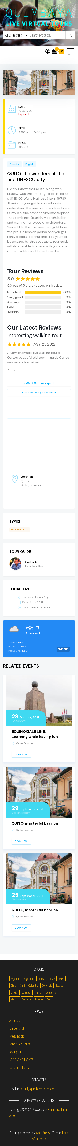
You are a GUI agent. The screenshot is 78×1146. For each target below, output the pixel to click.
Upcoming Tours (19, 1067)
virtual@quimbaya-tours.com (38, 1088)
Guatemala (51, 992)
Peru (48, 999)
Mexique (27, 999)
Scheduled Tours (19, 1043)
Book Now (21, 754)
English (14, 992)
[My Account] (47, 51)
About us (14, 1020)
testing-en (15, 1051)
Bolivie (51, 978)
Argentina (16, 978)
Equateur (26, 992)
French (38, 992)
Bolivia (41, 978)
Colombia (33, 985)
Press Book (16, 1036)
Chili (22, 985)
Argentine (29, 978)
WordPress (43, 1132)
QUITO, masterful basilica (35, 823)
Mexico (15, 999)
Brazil (61, 978)
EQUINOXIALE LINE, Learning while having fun (35, 734)
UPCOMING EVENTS (21, 1059)
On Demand (16, 1028)
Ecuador (60, 985)
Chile (13, 985)
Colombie (47, 985)
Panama (39, 999)
